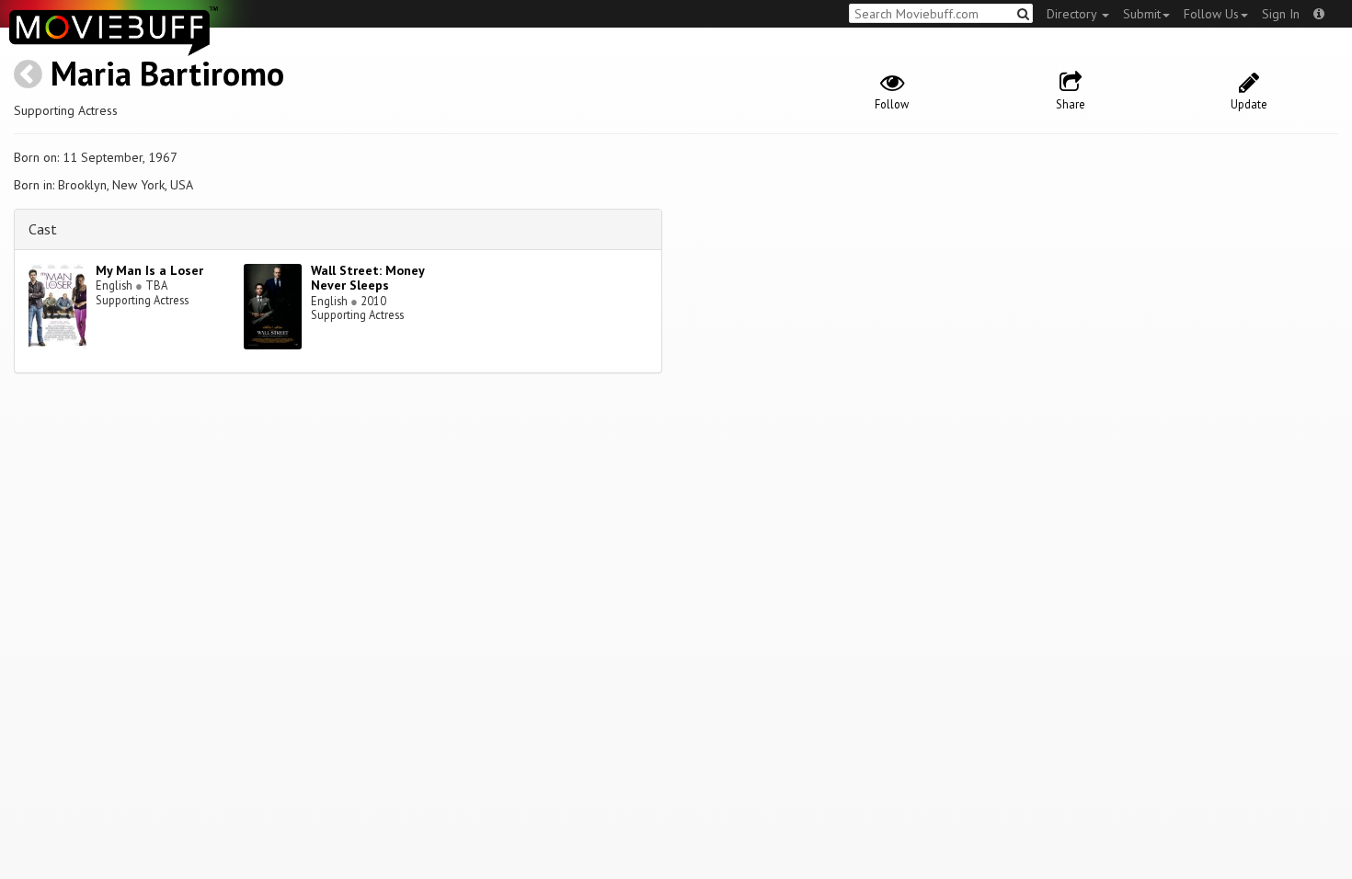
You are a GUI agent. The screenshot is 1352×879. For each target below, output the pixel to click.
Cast (43, 229)
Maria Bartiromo (167, 73)
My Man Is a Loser (149, 270)
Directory (1073, 14)
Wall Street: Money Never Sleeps (367, 278)
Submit (1142, 14)
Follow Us (1211, 14)
